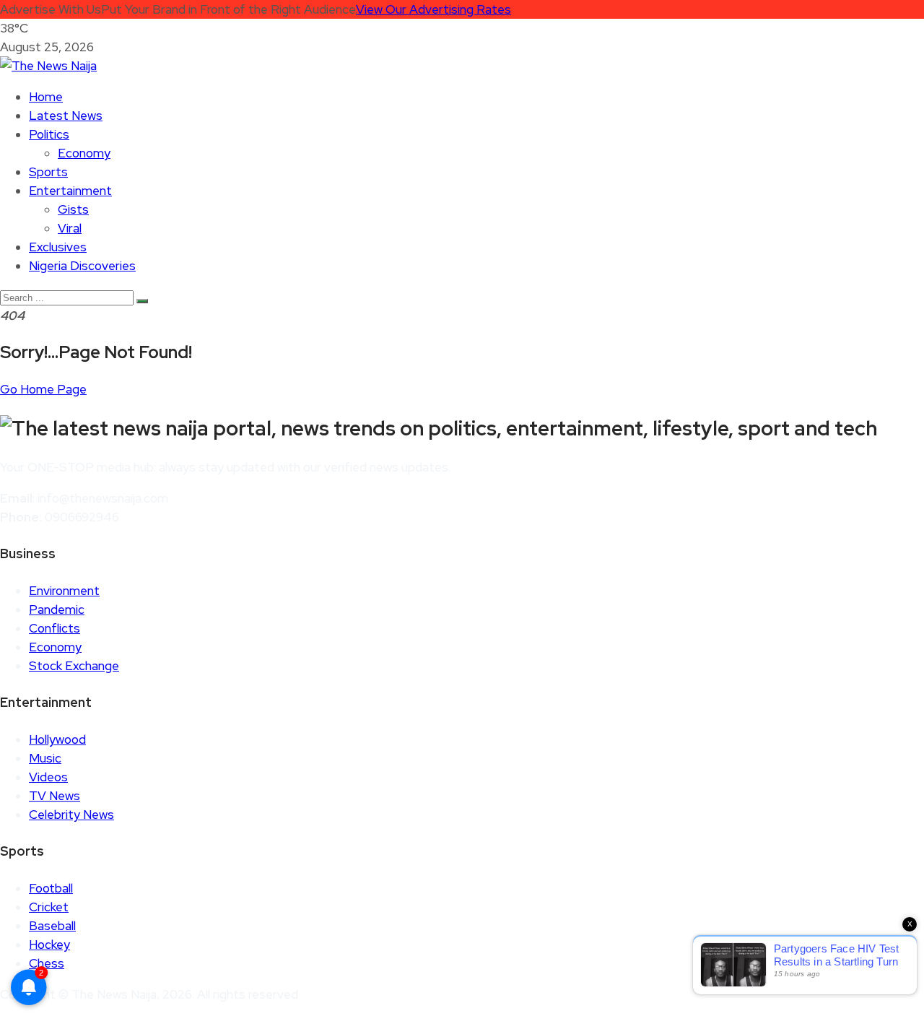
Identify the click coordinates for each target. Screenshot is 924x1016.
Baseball (52, 926)
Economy (84, 153)
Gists (73, 209)
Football (51, 888)
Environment (64, 591)
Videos (48, 777)
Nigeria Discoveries (82, 266)
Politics (49, 134)
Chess (46, 963)
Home (46, 97)
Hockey (49, 944)
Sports (48, 172)
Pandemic (56, 609)
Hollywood (57, 739)
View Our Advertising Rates (433, 9)
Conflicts (54, 628)
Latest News (66, 115)
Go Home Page (43, 389)
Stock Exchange (74, 666)
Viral (70, 228)
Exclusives (58, 247)
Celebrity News (71, 814)
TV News (54, 796)
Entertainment (70, 191)
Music (45, 758)
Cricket (49, 907)
